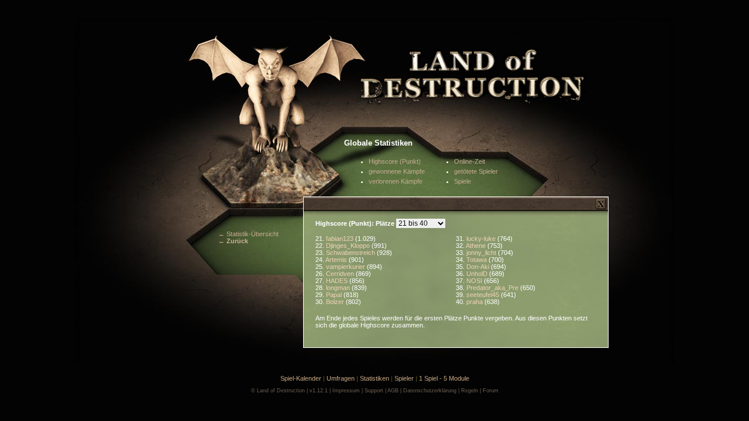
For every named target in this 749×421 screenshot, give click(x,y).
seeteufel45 (483, 294)
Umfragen (341, 378)
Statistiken (374, 378)
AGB (392, 391)
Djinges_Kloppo (349, 245)
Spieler (404, 378)
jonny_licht (482, 252)
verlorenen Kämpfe (395, 181)
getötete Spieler (476, 171)
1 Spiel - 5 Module (444, 378)
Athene (476, 245)
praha (475, 301)
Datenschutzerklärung (429, 391)
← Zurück (233, 240)
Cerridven (341, 273)
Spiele (462, 181)
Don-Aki (478, 266)
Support (374, 391)
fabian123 (340, 238)
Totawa (477, 259)
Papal (334, 294)
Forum (491, 391)
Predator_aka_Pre (493, 287)
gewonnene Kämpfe (397, 171)
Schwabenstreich (351, 252)
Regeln (469, 391)
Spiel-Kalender (300, 378)
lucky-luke (481, 238)
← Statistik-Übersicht (248, 233)
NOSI (475, 280)
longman (339, 287)
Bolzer (336, 301)
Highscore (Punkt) (395, 161)
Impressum (346, 391)
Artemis (337, 259)
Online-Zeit (469, 161)
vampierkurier (346, 266)
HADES (337, 280)
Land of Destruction (281, 391)
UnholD (477, 273)
